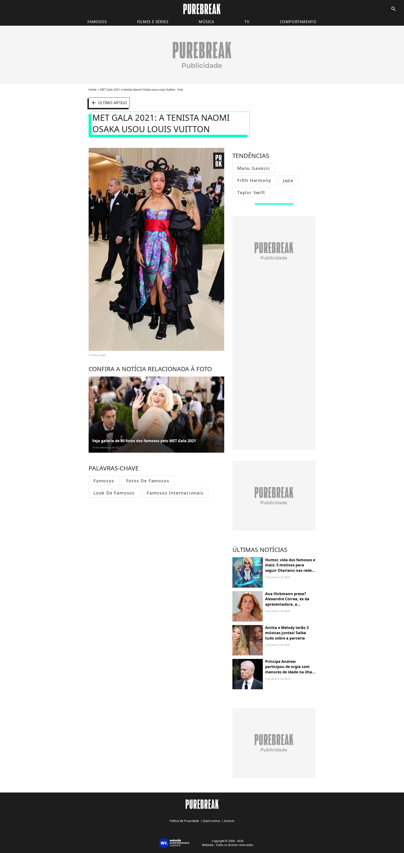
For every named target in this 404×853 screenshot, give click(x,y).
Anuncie (229, 821)
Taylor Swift (251, 192)
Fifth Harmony (254, 180)
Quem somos (211, 821)
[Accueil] (202, 9)
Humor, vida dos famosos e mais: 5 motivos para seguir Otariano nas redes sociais (290, 567)
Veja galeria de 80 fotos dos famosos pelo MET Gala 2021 (144, 440)
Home (93, 90)
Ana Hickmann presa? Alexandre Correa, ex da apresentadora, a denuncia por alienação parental (287, 604)
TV (247, 21)
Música (206, 21)
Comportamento (298, 21)
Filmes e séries (153, 21)
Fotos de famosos (148, 480)
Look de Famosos (114, 493)
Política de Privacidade (184, 821)
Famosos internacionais (175, 493)
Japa (288, 180)
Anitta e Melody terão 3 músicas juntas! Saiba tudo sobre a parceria (287, 633)
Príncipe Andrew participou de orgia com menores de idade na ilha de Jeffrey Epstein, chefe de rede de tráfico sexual (290, 672)
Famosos (97, 21)
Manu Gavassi (253, 168)
